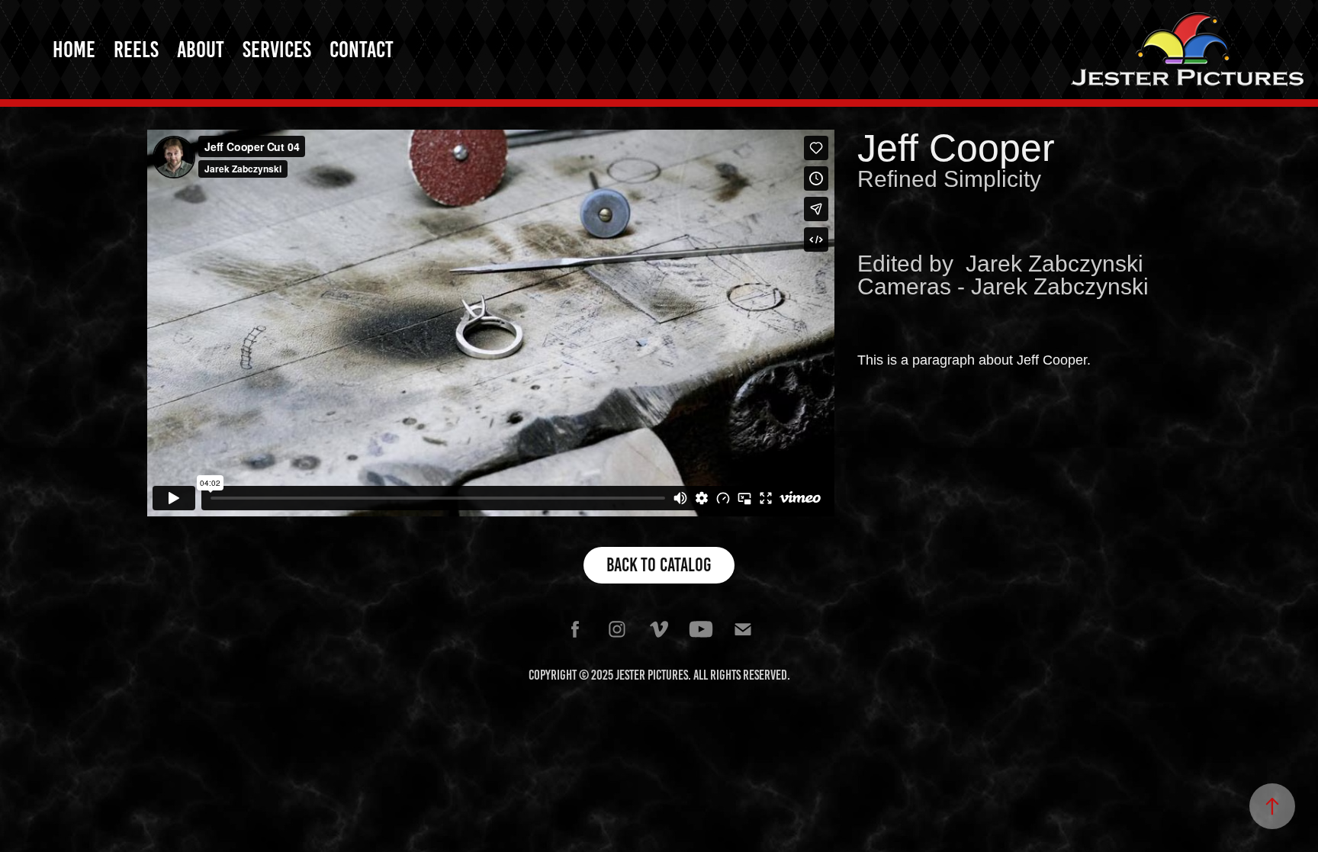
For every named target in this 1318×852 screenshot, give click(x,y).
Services (277, 49)
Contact (362, 49)
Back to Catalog (659, 565)
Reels (136, 49)
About (200, 49)
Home (74, 49)
